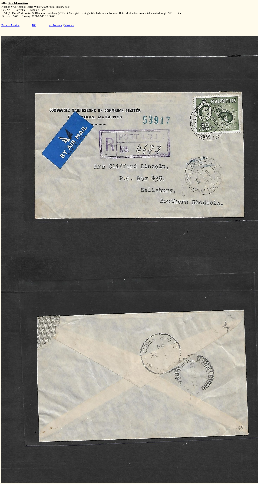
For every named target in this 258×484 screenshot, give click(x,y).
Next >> (69, 25)
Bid (34, 25)
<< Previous (55, 25)
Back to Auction (10, 25)
